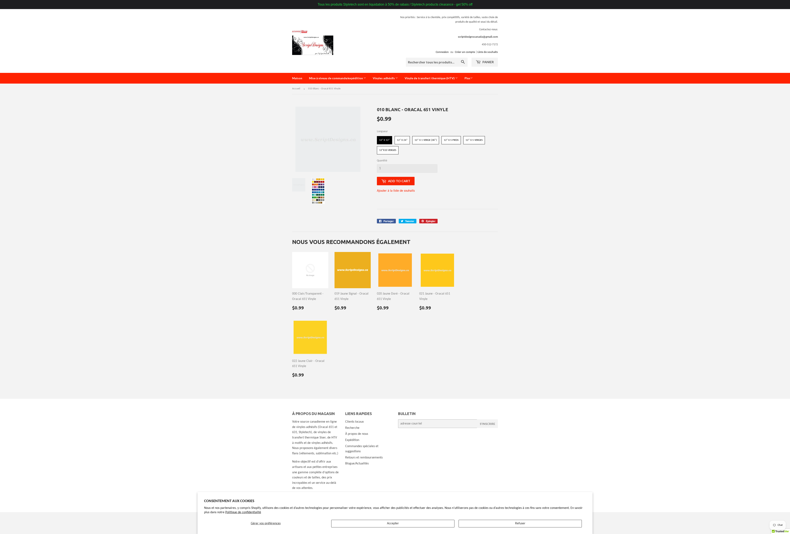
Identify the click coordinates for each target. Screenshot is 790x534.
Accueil (296, 88)
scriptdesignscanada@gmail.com (478, 37)
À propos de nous (356, 434)
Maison (297, 78)
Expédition (352, 440)
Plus (467, 78)
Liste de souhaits (487, 52)
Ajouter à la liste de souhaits (396, 190)
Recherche (352, 428)
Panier (488, 62)
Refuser (520, 523)
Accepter (393, 523)
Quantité (382, 160)
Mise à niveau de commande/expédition (336, 78)
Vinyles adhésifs (384, 78)
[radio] (384, 140)
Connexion (442, 52)
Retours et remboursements (364, 457)
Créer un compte (465, 52)
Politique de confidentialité (243, 512)
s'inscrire (487, 424)
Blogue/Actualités (357, 463)
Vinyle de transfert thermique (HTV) (430, 78)
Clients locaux (354, 421)
